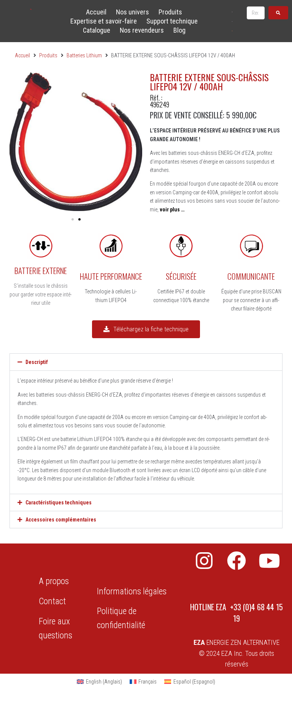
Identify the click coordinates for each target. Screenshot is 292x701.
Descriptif (36, 362)
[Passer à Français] (232, 21)
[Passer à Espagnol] (232, 30)
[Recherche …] (256, 12)
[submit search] (278, 12)
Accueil (22, 55)
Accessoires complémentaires (60, 520)
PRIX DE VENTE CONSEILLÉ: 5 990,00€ (203, 115)
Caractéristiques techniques (58, 502)
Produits (48, 55)
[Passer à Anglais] (232, 11)
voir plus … (172, 209)
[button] (18, 143)
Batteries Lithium (84, 55)
